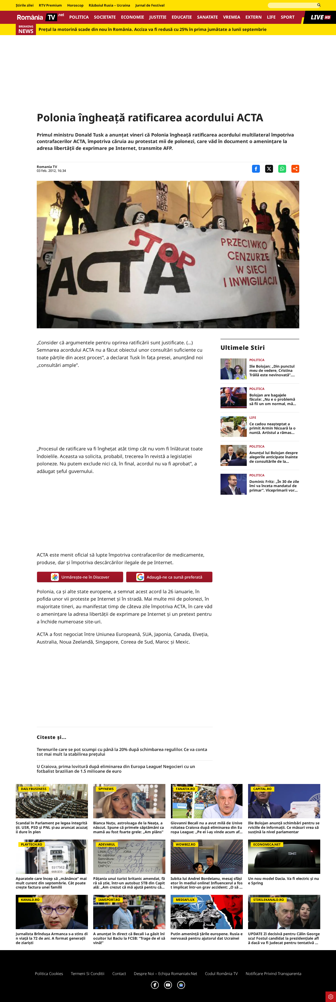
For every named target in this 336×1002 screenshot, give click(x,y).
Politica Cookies (49, 973)
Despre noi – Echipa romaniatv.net (165, 973)
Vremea (231, 17)
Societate (105, 17)
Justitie (157, 17)
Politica (79, 17)
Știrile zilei (25, 5)
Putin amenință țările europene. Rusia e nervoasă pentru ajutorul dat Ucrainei (207, 936)
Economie (132, 17)
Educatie (182, 17)
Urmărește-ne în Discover (85, 577)
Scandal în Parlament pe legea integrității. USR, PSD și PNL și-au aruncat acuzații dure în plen (52, 827)
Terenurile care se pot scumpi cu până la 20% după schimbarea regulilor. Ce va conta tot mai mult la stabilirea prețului (122, 751)
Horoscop (75, 5)
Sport (288, 17)
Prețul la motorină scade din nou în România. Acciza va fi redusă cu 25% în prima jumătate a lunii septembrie (153, 29)
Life (271, 17)
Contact (119, 973)
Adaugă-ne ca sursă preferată (174, 577)
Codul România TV (221, 973)
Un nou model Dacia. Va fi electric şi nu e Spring (283, 880)
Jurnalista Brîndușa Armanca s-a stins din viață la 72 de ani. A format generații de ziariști (52, 938)
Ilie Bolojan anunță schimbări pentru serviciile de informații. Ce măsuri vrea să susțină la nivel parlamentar (283, 827)
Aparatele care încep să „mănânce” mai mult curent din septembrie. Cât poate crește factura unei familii (51, 883)
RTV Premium (50, 5)
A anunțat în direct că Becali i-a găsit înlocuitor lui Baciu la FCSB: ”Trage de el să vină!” (129, 938)
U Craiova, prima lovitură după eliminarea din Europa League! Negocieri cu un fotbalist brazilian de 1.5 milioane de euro (116, 769)
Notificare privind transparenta (273, 973)
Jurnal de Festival (150, 5)
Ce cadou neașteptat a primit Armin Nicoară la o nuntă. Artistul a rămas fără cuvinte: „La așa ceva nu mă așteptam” (272, 428)
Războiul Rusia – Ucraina (109, 5)
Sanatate (207, 17)
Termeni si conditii (87, 973)
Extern (253, 17)
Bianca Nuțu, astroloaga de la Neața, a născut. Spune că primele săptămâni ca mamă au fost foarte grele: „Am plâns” (128, 827)
